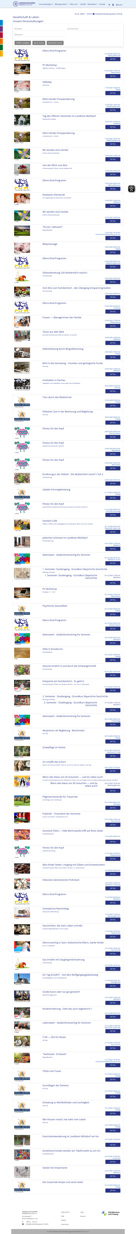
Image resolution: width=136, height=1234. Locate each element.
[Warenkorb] (109, 5)
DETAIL (113, 59)
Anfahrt (63, 1220)
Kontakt (102, 4)
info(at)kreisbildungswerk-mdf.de (108, 14)
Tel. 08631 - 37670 (84, 14)
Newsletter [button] (92, 4)
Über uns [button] (73, 4)
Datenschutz (65, 1212)
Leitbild (83, 4)
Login (82, 1212)
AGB (62, 1216)
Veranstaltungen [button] (45, 4)
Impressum (65, 1224)
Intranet (82, 1216)
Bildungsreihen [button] (61, 4)
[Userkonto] (113, 5)
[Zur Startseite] (25, 3)
